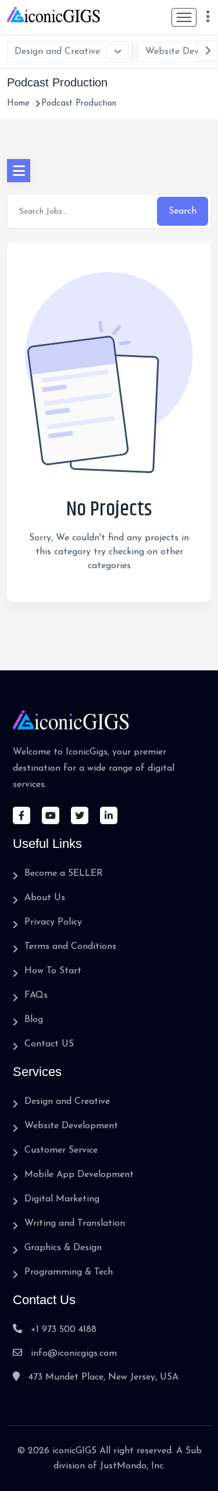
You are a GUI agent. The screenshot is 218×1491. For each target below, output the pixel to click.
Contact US (49, 1044)
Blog (33, 1019)
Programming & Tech (68, 1272)
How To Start (52, 971)
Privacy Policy (53, 922)
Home (18, 103)
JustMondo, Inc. (132, 1466)
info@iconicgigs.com (74, 1353)
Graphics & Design (63, 1247)
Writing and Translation (74, 1223)
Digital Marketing (61, 1199)
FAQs (36, 995)
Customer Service (61, 1150)
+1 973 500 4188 (64, 1329)
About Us (44, 897)
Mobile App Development (79, 1174)
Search (182, 211)
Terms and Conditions (70, 946)
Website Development (71, 1126)
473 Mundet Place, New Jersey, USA (103, 1377)
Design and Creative (57, 51)
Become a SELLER (63, 873)
